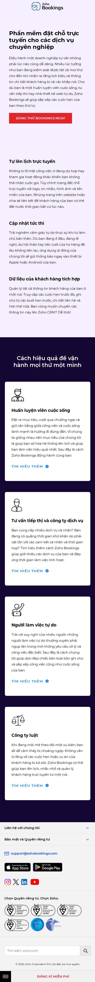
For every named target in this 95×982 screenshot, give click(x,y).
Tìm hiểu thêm (27, 466)
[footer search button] (85, 951)
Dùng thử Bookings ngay (40, 118)
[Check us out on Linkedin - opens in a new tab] (24, 882)
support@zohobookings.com (34, 853)
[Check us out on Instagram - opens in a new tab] (7, 882)
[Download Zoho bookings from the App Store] (17, 867)
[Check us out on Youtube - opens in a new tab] (34, 882)
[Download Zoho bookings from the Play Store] (47, 867)
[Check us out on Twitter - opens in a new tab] (16, 882)
